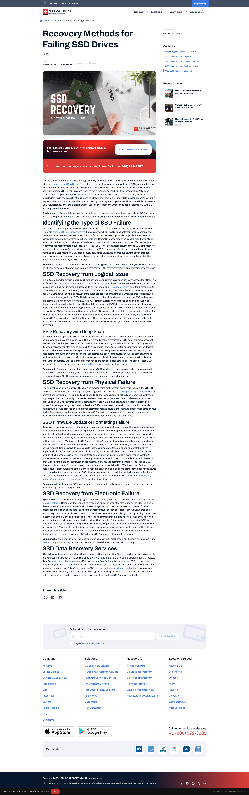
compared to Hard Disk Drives (64, 184)
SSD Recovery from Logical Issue (180, 57)
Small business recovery (139, 672)
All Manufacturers (136, 665)
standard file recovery (92, 364)
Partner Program (51, 708)
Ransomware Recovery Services (101, 672)
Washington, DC (177, 702)
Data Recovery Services (97, 665)
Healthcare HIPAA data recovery (143, 695)
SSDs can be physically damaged (130, 391)
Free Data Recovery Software (100, 690)
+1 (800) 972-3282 (187, 733)
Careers (47, 702)
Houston (173, 690)
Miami (172, 684)
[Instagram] (193, 783)
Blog (47, 20)
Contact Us (48, 720)
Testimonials (49, 684)
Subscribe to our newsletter (87, 629)
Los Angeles (175, 672)
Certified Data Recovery (55, 678)
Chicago (173, 678)
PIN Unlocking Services (97, 684)
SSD (46, 54)
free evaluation (125, 571)
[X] (199, 783)
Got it (55, 791)
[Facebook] (181, 783)
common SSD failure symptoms (69, 232)
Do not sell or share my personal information (228, 791)
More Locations (177, 708)
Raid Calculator (93, 708)
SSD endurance (84, 194)
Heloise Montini (49, 65)
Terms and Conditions (93, 643)
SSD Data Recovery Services (178, 71)
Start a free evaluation (131, 149)
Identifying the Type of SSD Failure (180, 52)
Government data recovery (140, 690)
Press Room (49, 695)
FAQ (45, 714)
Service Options (51, 672)
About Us (47, 665)
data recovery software (54, 542)
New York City (176, 665)
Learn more (44, 791)
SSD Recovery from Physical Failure (181, 61)
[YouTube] (204, 783)
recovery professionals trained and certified (116, 568)
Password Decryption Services (100, 678)
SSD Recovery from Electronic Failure (182, 66)
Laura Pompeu (66, 65)
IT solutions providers (138, 684)
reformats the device (122, 287)
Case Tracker (91, 702)
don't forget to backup (62, 561)
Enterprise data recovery (139, 678)
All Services (91, 695)
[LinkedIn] (187, 783)
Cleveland (174, 695)
